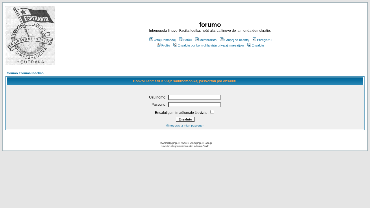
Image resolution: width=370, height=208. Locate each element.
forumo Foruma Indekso (25, 73)
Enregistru (264, 40)
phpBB (176, 142)
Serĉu (187, 40)
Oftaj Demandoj (164, 40)
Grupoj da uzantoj (236, 40)
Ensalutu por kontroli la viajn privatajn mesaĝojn (211, 45)
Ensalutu (258, 45)
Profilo (165, 45)
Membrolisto (208, 40)
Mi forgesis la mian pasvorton (185, 125)
